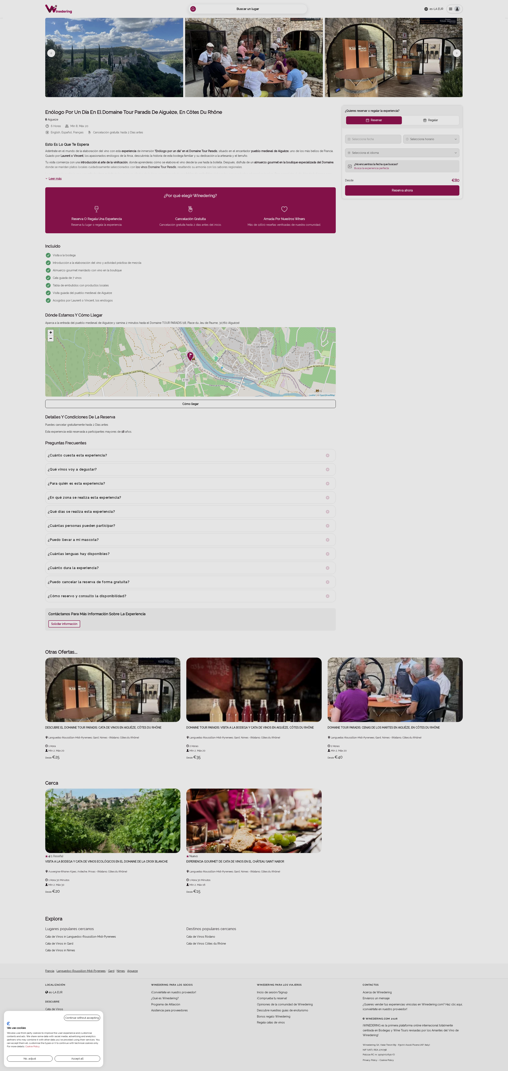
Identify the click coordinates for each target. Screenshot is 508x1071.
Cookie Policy (32, 1046)
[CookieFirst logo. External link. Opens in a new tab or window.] (8, 1023)
